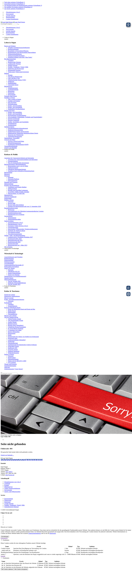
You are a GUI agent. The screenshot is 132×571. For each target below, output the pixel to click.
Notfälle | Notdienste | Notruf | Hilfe (18, 67)
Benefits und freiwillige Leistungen (18, 190)
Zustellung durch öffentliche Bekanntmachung (21, 171)
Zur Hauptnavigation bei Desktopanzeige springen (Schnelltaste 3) (23, 5)
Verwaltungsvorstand (14, 232)
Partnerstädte (8, 198)
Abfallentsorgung (13, 88)
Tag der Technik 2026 (14, 281)
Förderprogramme (13, 167)
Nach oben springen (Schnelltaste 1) (14, 2)
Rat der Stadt (11, 203)
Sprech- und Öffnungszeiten (12, 491)
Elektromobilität (8, 260)
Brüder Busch (12, 311)
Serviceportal (10, 14)
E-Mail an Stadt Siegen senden (34, 460)
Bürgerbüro (11, 91)
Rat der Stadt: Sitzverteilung (16, 205)
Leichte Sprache (10, 15)
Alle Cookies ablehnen (7, 569)
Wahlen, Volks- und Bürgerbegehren (14, 235)
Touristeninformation (10, 365)
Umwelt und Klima (9, 139)
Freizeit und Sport (9, 110)
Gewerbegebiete (9, 263)
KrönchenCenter (12, 338)
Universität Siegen (13, 85)
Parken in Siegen (9, 354)
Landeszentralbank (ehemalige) (17, 340)
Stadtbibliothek (12, 83)
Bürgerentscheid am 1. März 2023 (17, 245)
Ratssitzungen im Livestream (16, 214)
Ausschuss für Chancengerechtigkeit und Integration (19, 158)
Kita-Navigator (12, 102)
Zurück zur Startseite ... (7, 455)
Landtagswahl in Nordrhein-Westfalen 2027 (20, 237)
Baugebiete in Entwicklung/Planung (18, 51)
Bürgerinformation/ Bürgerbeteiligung (15, 164)
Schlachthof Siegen (13, 346)
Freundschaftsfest (13, 161)
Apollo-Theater (12, 322)
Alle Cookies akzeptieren (20, 569)
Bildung (6, 73)
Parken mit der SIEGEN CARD (17, 361)
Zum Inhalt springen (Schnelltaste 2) (14, 4)
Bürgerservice (8, 86)
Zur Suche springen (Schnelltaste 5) (14, 8)
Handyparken (12, 357)
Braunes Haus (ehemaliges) (15, 325)
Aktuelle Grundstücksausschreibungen (19, 47)
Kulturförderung (12, 306)
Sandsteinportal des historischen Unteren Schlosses (22, 344)
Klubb (9, 335)
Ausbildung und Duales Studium (17, 187)
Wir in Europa (8, 247)
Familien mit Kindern (14, 101)
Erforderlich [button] (4, 538)
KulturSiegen (8, 302)
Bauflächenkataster (13, 49)
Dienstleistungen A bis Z (13, 12)
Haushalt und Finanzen (10, 182)
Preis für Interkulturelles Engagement (18, 163)
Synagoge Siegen (13, 349)
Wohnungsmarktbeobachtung (16, 55)
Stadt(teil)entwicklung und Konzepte (18, 131)
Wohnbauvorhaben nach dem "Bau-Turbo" (20, 57)
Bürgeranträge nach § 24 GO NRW (18, 166)
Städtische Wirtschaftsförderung (17, 283)
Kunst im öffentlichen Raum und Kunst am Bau (21, 309)
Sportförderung (12, 123)
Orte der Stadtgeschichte (11, 317)
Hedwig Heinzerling (13, 332)
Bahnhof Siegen (12, 323)
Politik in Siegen (9, 200)
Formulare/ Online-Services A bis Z (18, 226)
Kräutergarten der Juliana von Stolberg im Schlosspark (23, 336)
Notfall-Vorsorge (12, 65)
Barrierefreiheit (10, 17)
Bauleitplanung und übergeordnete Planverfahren (22, 52)
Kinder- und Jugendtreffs (15, 107)
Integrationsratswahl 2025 (15, 240)
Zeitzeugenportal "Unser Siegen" (13, 369)
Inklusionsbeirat (8, 184)
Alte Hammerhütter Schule (15, 320)
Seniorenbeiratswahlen (14, 219)
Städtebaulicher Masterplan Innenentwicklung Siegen (23, 133)
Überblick (11, 60)
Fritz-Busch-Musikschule (15, 76)
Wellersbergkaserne (13, 353)
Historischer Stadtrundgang (12, 296)
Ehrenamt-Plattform (13, 179)
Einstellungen (4, 536)
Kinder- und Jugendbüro (15, 106)
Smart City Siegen (9, 268)
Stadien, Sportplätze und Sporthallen (18, 122)
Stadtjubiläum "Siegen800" (12, 138)
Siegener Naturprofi (13, 120)
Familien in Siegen (9, 97)
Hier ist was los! (8, 298)
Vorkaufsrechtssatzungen (15, 136)
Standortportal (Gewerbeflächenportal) (15, 276)
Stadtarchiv (11, 81)
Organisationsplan (13, 227)
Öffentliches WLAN (14, 271)
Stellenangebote (12, 188)
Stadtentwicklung (9, 127)
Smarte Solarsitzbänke (14, 273)
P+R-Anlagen (12, 362)
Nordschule (11, 341)
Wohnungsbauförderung (15, 54)
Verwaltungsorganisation (15, 234)
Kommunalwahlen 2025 (15, 239)
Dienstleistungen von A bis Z (12, 482)
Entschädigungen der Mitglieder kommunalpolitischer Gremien (26, 211)
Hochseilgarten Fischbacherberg (17, 115)
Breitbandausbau (9, 258)
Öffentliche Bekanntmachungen (17, 169)
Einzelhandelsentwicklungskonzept (18, 128)
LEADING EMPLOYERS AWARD (18, 192)
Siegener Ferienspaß (13, 118)
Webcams (7, 367)
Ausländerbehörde (13, 89)
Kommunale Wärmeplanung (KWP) (18, 144)
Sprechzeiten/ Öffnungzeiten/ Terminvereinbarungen (23, 229)
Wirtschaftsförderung (10, 279)
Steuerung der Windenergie (15, 135)
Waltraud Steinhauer (13, 351)
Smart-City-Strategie (13, 274)
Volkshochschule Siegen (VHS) (17, 80)
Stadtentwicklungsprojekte (15, 130)
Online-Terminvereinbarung (12, 488)
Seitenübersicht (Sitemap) (11, 507)
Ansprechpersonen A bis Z (15, 222)
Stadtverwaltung (9, 221)
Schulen (10, 75)
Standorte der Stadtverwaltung (16, 230)
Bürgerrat (7, 174)
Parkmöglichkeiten (13, 359)
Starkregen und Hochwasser (16, 68)
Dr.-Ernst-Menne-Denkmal (15, 328)
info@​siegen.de (9, 475)
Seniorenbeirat (8, 216)
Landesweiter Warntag (14, 64)
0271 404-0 (21, 460)
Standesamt (11, 93)
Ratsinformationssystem (11, 208)
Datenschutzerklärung (34, 533)
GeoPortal (7, 483)
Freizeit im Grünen (9, 294)
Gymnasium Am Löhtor (14, 330)
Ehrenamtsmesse (12, 180)
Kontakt (6, 485)
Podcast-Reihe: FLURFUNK (16, 193)
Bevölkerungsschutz (10, 59)
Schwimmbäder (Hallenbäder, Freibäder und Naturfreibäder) (25, 117)
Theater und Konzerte (10, 364)
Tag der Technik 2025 (14, 284)
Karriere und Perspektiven (11, 185)
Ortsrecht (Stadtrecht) (10, 197)
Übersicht (10, 201)
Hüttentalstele (12, 312)
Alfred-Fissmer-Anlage (14, 319)
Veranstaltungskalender (10, 146)
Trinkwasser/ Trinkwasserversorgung (18, 72)
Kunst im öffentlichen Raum (12, 307)
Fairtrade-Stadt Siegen (10, 96)
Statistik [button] (3, 556)
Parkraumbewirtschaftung (11, 266)
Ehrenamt (7, 176)
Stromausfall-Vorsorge (14, 70)
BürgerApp (11, 209)
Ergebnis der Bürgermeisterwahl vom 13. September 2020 (24, 206)
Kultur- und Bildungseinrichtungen (14, 299)
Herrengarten (11, 333)
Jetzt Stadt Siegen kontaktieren (9, 460)
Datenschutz (7, 500)
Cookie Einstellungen (12, 19)
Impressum (7, 502)
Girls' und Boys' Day (14, 78)
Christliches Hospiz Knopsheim (17, 327)
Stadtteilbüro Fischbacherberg (16, 109)
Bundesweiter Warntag (14, 62)
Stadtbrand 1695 (12, 348)
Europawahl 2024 (13, 243)
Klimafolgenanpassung (14, 143)
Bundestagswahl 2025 (14, 242)
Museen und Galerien (10, 315)
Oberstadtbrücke (12, 314)
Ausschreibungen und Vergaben (13, 257)
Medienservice (8, 195)
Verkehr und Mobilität (10, 148)
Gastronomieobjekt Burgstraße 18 (13, 265)
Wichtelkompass (12, 104)
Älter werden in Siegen (14, 99)
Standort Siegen (8, 278)
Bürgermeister (8, 172)
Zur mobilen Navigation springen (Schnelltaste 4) (18, 7)
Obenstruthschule (13, 343)
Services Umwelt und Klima (16, 141)
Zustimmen (6, 540)
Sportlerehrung (12, 125)
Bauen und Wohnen (10, 46)
